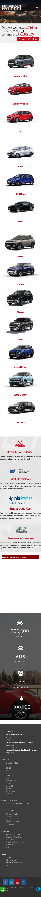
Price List (9, 845)
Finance (9, 816)
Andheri (9, 737)
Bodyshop (10, 824)
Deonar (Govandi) (13, 747)
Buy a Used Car (20, 508)
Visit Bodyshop (20, 479)
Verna (20, 222)
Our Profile (10, 857)
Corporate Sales (12, 814)
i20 (20, 131)
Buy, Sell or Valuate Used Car (17, 804)
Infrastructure (11, 860)
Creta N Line (20, 367)
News (8, 847)
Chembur (9, 740)
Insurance (10, 819)
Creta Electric (20, 395)
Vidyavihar (10, 752)
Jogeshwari (10, 745)
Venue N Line (20, 76)
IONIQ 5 (21, 422)
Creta (20, 339)
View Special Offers (13, 834)
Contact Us (10, 839)
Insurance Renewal (21, 538)
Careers (9, 865)
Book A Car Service (20, 452)
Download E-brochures (15, 842)
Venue (20, 284)
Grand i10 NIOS (20, 104)
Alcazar (20, 312)
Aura (20, 166)
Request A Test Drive (14, 837)
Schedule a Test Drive (28, 39)
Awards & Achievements (15, 862)
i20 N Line (20, 194)
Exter (20, 257)
